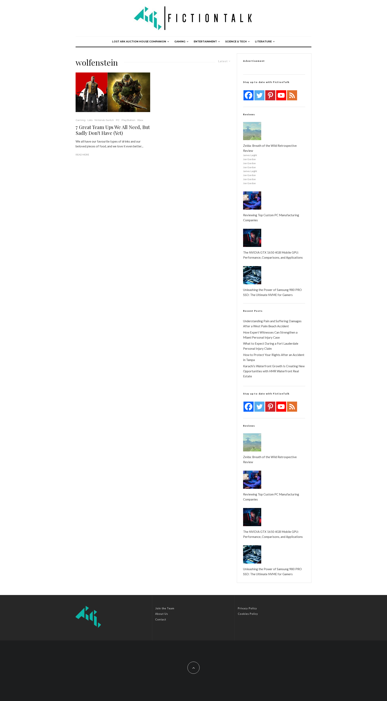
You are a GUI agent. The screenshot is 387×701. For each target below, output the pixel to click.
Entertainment (205, 41)
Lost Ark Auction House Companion (139, 41)
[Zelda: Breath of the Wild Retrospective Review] (252, 131)
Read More (82, 154)
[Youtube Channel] (281, 95)
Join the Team (164, 608)
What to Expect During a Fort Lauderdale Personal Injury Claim (270, 346)
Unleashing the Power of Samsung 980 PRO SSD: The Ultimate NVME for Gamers (272, 292)
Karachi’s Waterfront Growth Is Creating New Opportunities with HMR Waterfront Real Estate (274, 371)
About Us (161, 613)
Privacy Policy (247, 608)
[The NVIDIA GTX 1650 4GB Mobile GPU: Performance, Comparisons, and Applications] (252, 238)
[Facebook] (248, 95)
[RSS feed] (292, 95)
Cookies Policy (248, 613)
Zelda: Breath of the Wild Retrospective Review (270, 148)
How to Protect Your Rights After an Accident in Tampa (273, 357)
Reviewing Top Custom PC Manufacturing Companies (271, 217)
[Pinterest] (270, 95)
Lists (90, 120)
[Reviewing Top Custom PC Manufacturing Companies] (252, 200)
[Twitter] (259, 95)
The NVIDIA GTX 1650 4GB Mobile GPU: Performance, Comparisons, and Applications (273, 255)
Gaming (179, 41)
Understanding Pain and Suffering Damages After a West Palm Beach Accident (272, 323)
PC (118, 120)
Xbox (140, 120)
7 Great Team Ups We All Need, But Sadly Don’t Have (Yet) (113, 130)
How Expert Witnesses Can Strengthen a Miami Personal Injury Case (270, 335)
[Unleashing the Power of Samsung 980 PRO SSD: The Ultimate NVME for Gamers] (252, 275)
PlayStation (128, 120)
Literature (263, 41)
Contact (160, 619)
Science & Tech (236, 41)
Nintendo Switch (104, 120)
